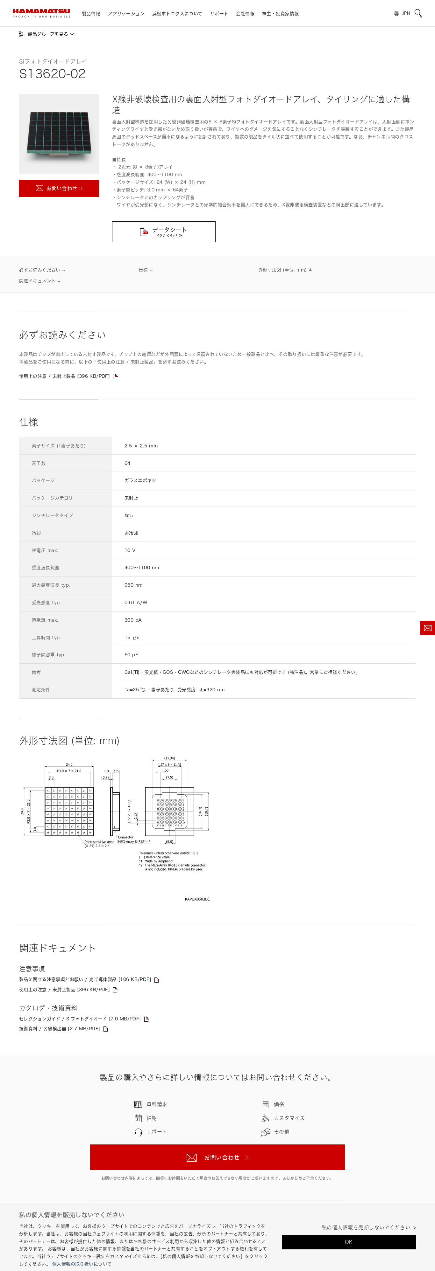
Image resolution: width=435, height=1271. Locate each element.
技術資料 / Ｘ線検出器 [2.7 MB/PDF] (59, 1028)
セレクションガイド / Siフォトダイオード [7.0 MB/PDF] (80, 1018)
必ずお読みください (40, 270)
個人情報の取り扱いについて (81, 1264)
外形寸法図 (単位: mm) (282, 270)
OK (349, 1242)
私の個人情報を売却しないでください (366, 1228)
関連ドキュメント (37, 280)
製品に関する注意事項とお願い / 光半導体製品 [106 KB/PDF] (85, 979)
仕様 (143, 270)
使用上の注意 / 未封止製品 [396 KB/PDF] (64, 376)
